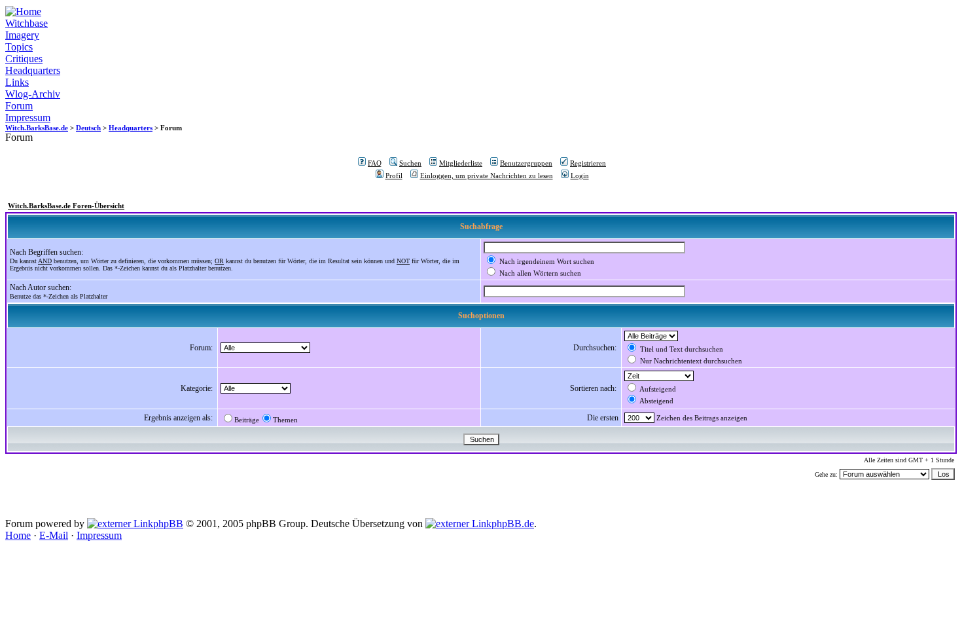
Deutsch (88, 128)
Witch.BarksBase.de (36, 128)
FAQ (375, 163)
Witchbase (26, 23)
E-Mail (53, 535)
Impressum (27, 117)
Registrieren (588, 163)
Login (580, 175)
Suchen (410, 163)
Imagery (22, 35)
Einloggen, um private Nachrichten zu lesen (486, 175)
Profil (393, 175)
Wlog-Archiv (32, 94)
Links (17, 82)
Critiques (24, 58)
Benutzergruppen (526, 163)
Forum (19, 105)
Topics (19, 46)
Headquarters (32, 70)
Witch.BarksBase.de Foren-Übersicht (66, 206)
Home (18, 535)
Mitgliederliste (460, 163)
